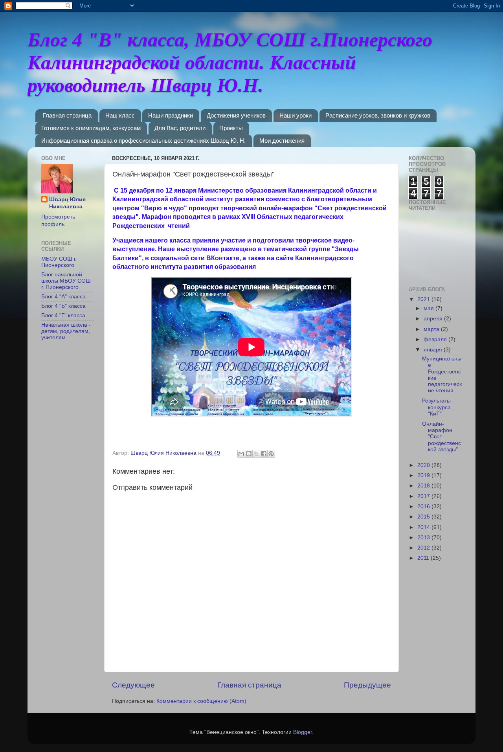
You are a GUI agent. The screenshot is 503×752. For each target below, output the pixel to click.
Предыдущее (367, 685)
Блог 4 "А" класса (63, 297)
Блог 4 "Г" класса (63, 315)
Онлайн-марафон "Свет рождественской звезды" (441, 436)
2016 (424, 506)
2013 (424, 538)
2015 (424, 517)
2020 (424, 465)
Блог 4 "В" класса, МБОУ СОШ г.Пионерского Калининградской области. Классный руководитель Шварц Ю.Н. (230, 62)
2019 (424, 475)
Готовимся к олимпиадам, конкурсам (91, 128)
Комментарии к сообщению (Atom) (201, 701)
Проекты (231, 128)
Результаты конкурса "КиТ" (436, 407)
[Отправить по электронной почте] (241, 454)
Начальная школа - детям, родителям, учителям (66, 331)
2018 (424, 486)
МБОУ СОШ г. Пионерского (59, 262)
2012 (424, 548)
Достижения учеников (236, 115)
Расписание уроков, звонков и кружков (377, 115)
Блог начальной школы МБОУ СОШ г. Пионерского (66, 281)
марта (432, 329)
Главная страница (67, 115)
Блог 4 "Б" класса (63, 306)
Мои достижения (282, 140)
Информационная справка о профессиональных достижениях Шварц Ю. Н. (143, 140)
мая (429, 308)
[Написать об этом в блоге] (249, 454)
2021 (424, 299)
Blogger (302, 732)
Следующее (133, 685)
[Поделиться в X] (256, 454)
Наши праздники (170, 115)
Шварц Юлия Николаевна (67, 203)
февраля (436, 339)
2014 (424, 527)
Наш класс (120, 115)
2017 (424, 496)
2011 (424, 558)
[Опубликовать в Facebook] (264, 454)
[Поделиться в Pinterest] (271, 454)
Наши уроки (295, 115)
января (434, 350)
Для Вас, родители (180, 128)
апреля (434, 319)
